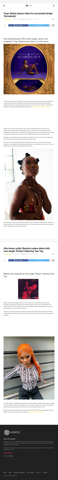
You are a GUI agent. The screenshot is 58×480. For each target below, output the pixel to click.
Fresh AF (15, 475)
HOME (5, 472)
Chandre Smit (8, 19)
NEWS (10, 472)
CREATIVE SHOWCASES (19, 472)
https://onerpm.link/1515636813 (36, 412)
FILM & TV (38, 472)
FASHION (45, 472)
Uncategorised (23, 19)
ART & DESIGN (30, 472)
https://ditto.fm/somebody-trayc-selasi (41, 107)
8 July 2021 (15, 19)
